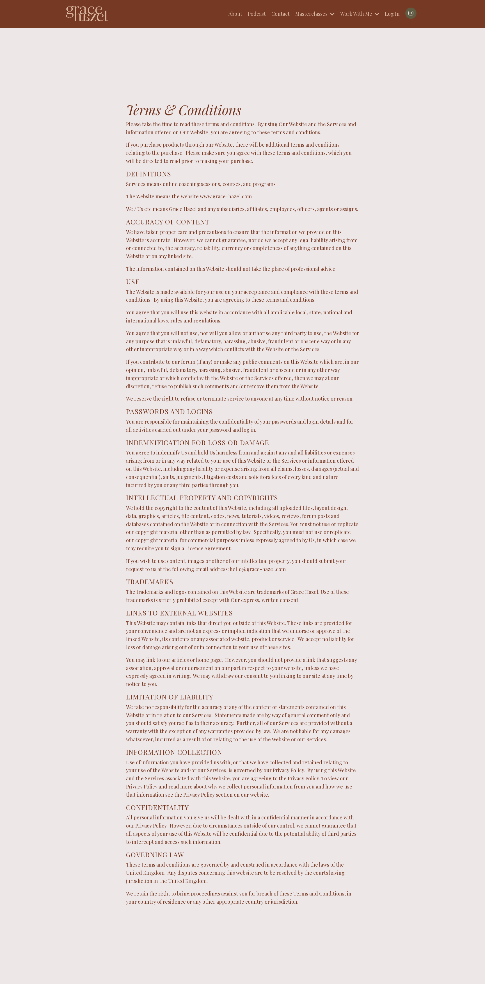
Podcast (257, 13)
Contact (280, 13)
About (235, 13)
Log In (392, 13)
